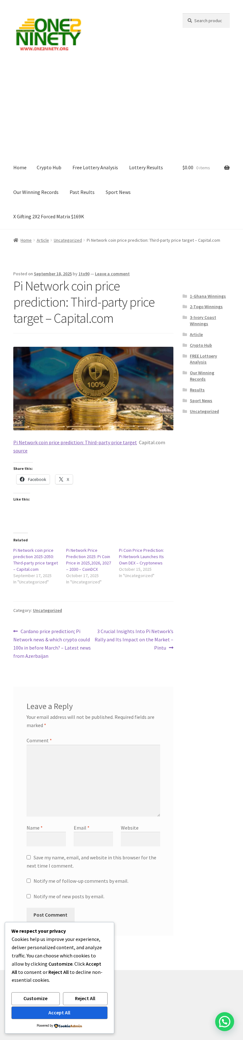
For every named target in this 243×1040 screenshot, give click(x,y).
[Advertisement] (121, 108)
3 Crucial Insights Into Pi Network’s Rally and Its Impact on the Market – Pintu (134, 639)
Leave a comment (112, 274)
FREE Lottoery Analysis (203, 359)
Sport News (118, 192)
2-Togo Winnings (206, 306)
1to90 (84, 274)
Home (20, 167)
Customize (35, 998)
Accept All (59, 1012)
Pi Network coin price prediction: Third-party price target (75, 442)
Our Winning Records (36, 192)
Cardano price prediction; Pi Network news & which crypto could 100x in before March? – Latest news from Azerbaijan (52, 643)
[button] (224, 1021)
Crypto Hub (49, 167)
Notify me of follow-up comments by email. (81, 881)
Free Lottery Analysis (95, 167)
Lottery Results (146, 167)
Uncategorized (68, 240)
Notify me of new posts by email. (69, 896)
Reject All (85, 998)
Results (197, 390)
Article (43, 240)
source (20, 450)
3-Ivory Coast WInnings (203, 320)
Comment (39, 740)
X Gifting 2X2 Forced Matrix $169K (48, 216)
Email (82, 828)
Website (130, 828)
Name (35, 828)
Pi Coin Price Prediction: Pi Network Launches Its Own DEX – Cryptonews (141, 556)
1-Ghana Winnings (208, 296)
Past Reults (82, 192)
